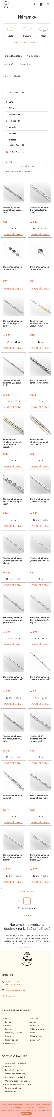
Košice (8, 1022)
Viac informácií (44, 1110)
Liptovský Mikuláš (13, 1033)
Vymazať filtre (25, 167)
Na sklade (17, 93)
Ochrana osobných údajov (17, 1081)
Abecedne (25, 64)
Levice (8, 1026)
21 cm (13, 229)
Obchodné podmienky (15, 1074)
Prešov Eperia (11, 1040)
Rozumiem (26, 1113)
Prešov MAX (11, 1044)
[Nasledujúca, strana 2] (27, 901)
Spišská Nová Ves (38, 1029)
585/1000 (17, 145)
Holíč (7, 1018)
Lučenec (9, 1029)
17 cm (9, 579)
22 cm (13, 817)
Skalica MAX (36, 1026)
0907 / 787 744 (12, 985)
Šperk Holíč (11, 996)
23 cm (40, 401)
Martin (8, 1036)
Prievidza (34, 1018)
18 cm (36, 520)
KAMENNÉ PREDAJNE (16, 1010)
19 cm (36, 229)
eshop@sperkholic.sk (15, 990)
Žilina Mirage (36, 1036)
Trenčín (33, 1033)
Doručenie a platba (14, 1070)
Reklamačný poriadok (15, 1077)
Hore (28, 916)
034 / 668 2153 (13, 982)
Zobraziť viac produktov (26, 42)
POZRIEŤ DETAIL (13, 234)
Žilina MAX (35, 1040)
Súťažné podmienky (14, 1088)
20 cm (40, 342)
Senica (33, 1022)
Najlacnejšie (33, 56)
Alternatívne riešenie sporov (18, 1085)
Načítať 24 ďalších (27, 892)
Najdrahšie (9, 64)
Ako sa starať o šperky (15, 1063)
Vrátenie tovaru (12, 1092)
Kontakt (9, 1067)
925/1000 (17, 152)
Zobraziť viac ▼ (27, 947)
